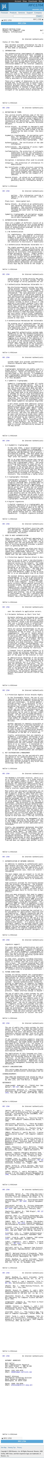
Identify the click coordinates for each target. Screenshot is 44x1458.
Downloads (32, 1)
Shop (25, 1)
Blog (40, 1)
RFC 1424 (8, 1208)
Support (30, 13)
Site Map (3, 1447)
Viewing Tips (12, 1447)
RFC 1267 (17, 1243)
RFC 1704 (6, 108)
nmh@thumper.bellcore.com (21, 1372)
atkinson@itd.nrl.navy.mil (21, 1385)
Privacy (19, 1447)
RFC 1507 (23, 1201)
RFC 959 (8, 1283)
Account (18, 1)
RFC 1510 (21, 1223)
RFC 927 (16, 1087)
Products (13, 13)
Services (21, 13)
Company (38, 13)
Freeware (4, 13)
